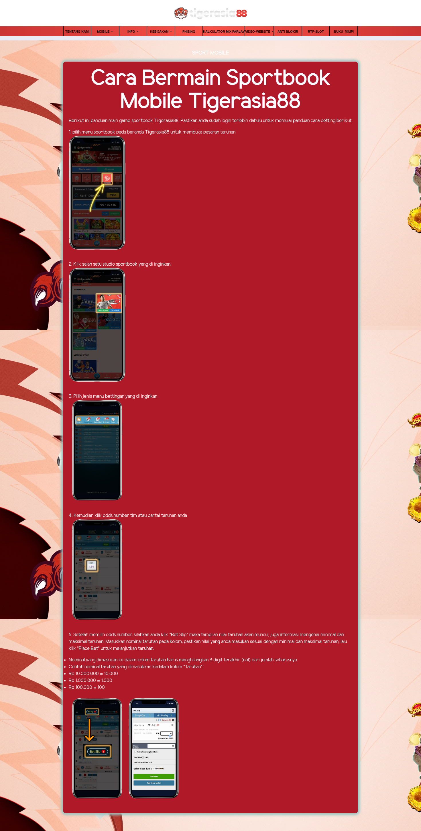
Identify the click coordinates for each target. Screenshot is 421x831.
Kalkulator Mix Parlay (224, 31)
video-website (258, 31)
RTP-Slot (316, 31)
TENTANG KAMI (77, 31)
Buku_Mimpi (344, 31)
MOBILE (103, 31)
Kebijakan (159, 31)
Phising (188, 31)
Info (131, 31)
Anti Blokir (288, 31)
